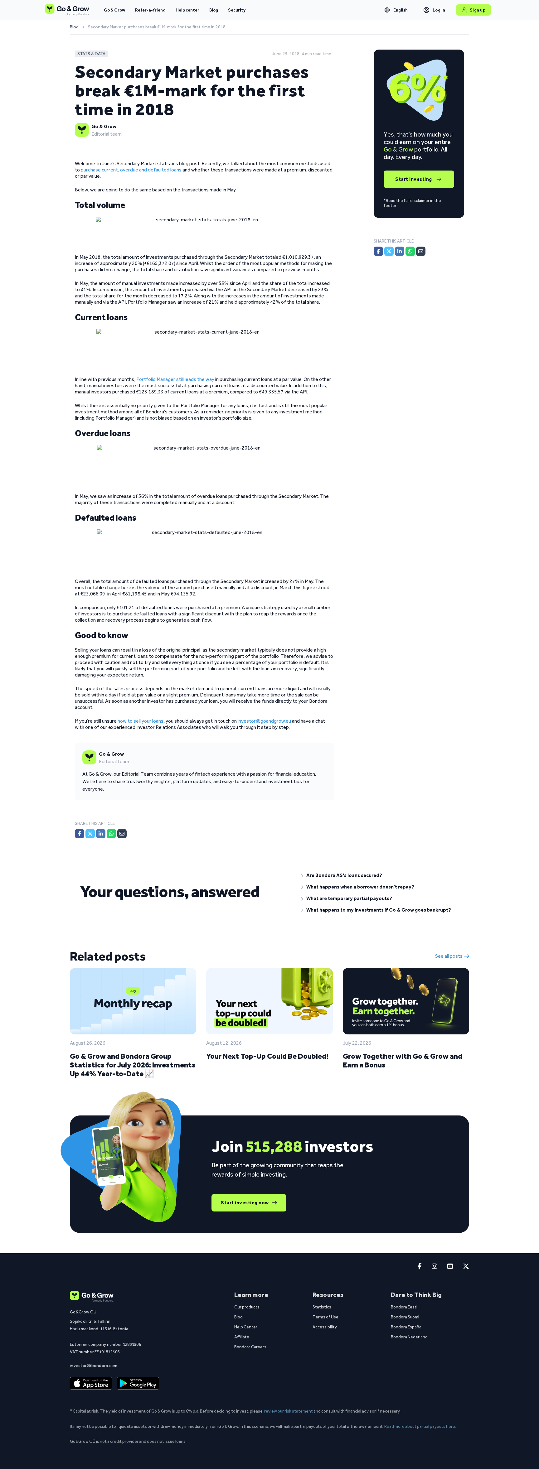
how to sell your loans (140, 721)
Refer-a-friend (150, 9)
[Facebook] (79, 833)
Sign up (478, 9)
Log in (439, 9)
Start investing (413, 179)
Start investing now (245, 1203)
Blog (213, 9)
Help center (187, 9)
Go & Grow (114, 9)
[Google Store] (138, 1384)
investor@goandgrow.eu (264, 721)
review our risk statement (288, 1411)
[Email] (122, 833)
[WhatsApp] (111, 833)
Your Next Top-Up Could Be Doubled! (267, 1056)
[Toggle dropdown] (387, 10)
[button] (380, 875)
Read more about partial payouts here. (420, 1426)
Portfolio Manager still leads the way (175, 379)
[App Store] (91, 1384)
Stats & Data (91, 53)
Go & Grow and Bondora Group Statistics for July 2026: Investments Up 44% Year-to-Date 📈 (133, 1065)
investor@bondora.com (94, 1365)
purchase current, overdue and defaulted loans (131, 170)
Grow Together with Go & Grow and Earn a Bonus (402, 1060)
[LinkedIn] (100, 833)
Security (236, 9)
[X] (90, 833)
